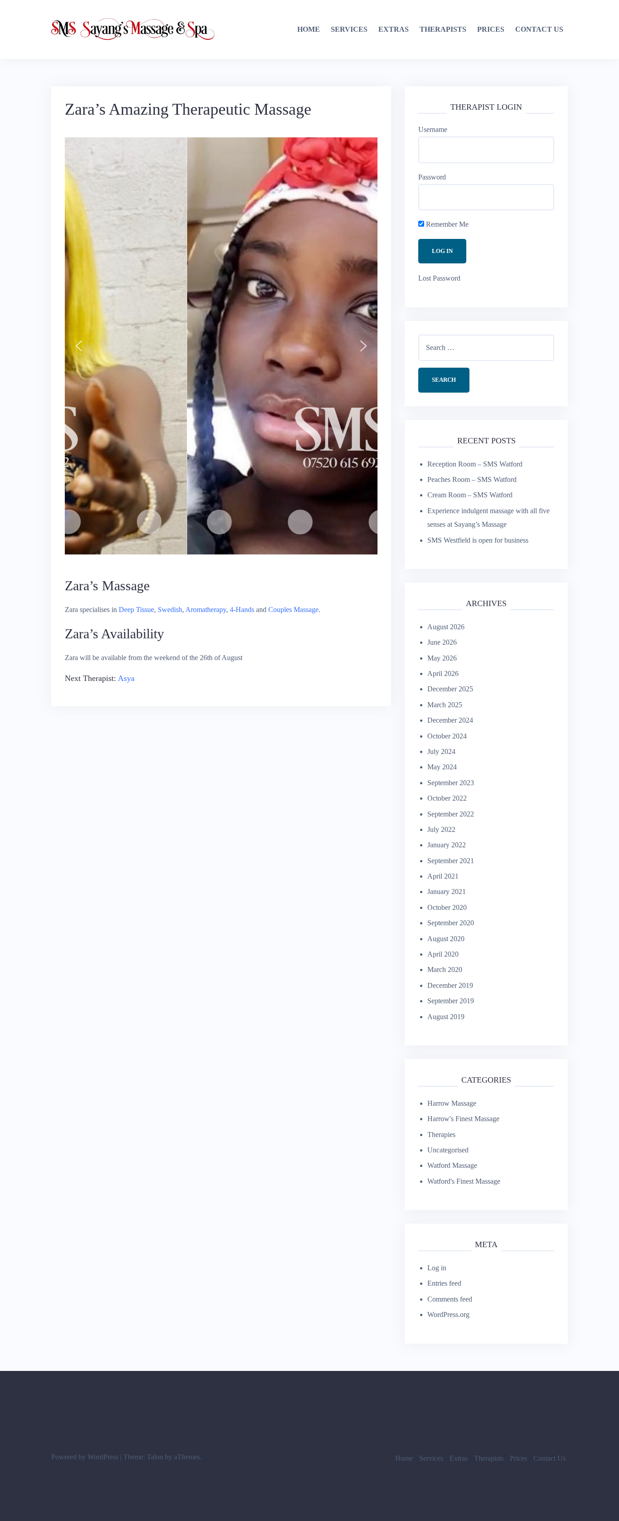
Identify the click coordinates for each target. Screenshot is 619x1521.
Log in (436, 1268)
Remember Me (446, 224)
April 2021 (443, 876)
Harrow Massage (451, 1103)
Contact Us (539, 29)
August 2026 (445, 627)
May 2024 (442, 767)
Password (432, 177)
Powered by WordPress (84, 1457)
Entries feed (444, 1283)
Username (432, 129)
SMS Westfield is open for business (477, 540)
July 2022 (441, 829)
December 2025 (450, 689)
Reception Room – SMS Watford (474, 464)
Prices (490, 29)
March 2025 (444, 705)
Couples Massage (293, 609)
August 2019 (445, 1016)
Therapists (443, 29)
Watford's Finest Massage (463, 1181)
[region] (221, 345)
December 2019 (450, 985)
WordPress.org (448, 1314)
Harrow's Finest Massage (463, 1119)
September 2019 (450, 1001)
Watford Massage (452, 1165)
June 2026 (442, 642)
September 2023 (450, 783)
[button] (79, 346)
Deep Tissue (136, 609)
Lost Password (439, 278)
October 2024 (447, 736)
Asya (126, 678)
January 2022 (446, 845)
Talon (155, 1457)
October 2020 (447, 907)
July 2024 (441, 751)
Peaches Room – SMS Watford (472, 479)
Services (349, 29)
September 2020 (450, 923)
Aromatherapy (205, 609)
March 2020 (444, 969)
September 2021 (450, 861)
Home (308, 29)
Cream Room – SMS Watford (470, 495)
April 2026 (443, 673)
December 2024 (450, 720)
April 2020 (443, 954)
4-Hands (242, 609)
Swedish (170, 609)
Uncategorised (448, 1150)
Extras (393, 29)
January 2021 (446, 891)
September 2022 (450, 814)
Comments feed (449, 1299)
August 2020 (445, 939)
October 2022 (447, 798)
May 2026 (442, 658)
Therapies (441, 1134)
